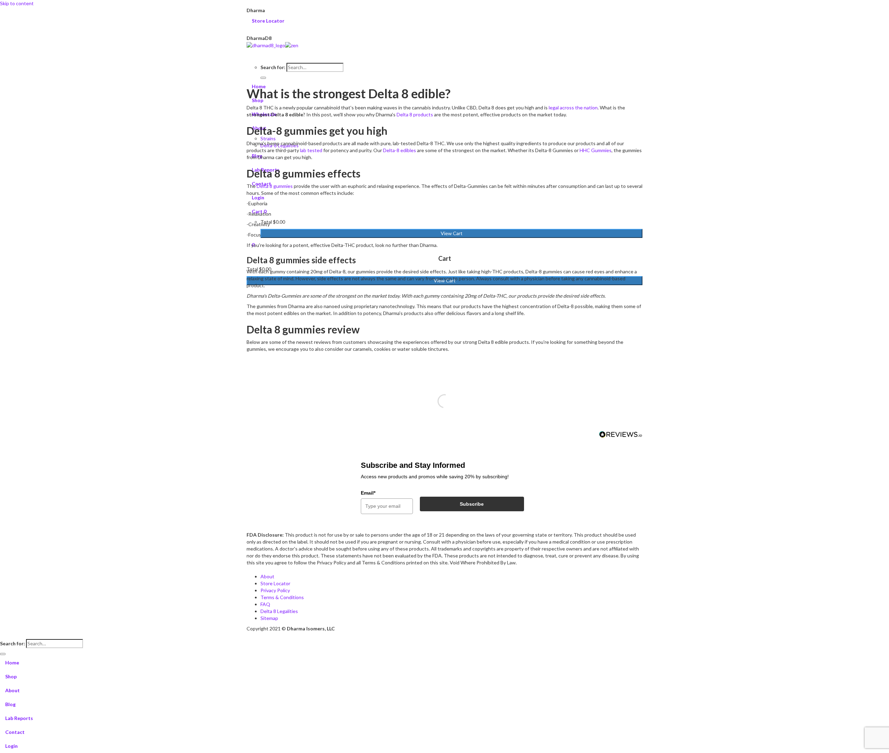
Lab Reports (19, 718)
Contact (15, 732)
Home (12, 662)
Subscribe (472, 504)
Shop (11, 676)
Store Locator (269, 21)
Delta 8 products (415, 114)
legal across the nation (573, 107)
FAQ (265, 604)
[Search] (444, 59)
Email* (368, 493)
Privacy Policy (275, 590)
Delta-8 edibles (399, 150)
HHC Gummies (596, 150)
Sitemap (269, 618)
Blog (10, 704)
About (267, 576)
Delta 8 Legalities (279, 611)
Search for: (272, 67)
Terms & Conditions (282, 597)
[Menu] (444, 52)
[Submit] (263, 78)
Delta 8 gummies (275, 186)
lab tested (311, 150)
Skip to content (17, 3)
